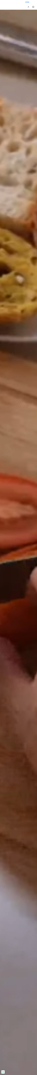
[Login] (28, 7)
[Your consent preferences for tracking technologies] (3, 1072)
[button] (33, 7)
